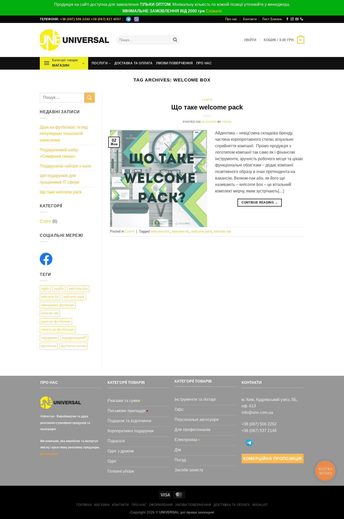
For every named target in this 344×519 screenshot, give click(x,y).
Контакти (250, 19)
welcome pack (73, 297)
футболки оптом (73, 346)
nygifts (59, 289)
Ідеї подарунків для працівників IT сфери (59, 179)
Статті (45, 221)
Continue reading (260, 202)
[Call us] (301, 19)
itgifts (45, 289)
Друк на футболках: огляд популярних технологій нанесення (64, 133)
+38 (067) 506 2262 (75, 19)
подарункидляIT (74, 338)
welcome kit (50, 297)
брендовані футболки (57, 305)
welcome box (78, 289)
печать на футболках (57, 329)
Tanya (226, 121)
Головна (84, 505)
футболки (48, 346)
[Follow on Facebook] (287, 19)
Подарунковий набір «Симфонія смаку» (59, 153)
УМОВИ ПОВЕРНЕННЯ (174, 63)
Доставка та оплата (133, 63)
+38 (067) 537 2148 (259, 430)
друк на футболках (56, 321)
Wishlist (260, 505)
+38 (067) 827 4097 (106, 19)
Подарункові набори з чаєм (65, 166)
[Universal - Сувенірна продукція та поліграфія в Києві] (74, 39)
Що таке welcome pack (61, 192)
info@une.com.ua (257, 412)
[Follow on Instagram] (292, 19)
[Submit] (175, 40)
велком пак (49, 313)
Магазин (102, 505)
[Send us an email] (296, 19)
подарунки (49, 338)
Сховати (214, 11)
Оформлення (161, 505)
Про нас (231, 19)
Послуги (100, 63)
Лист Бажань (272, 19)
